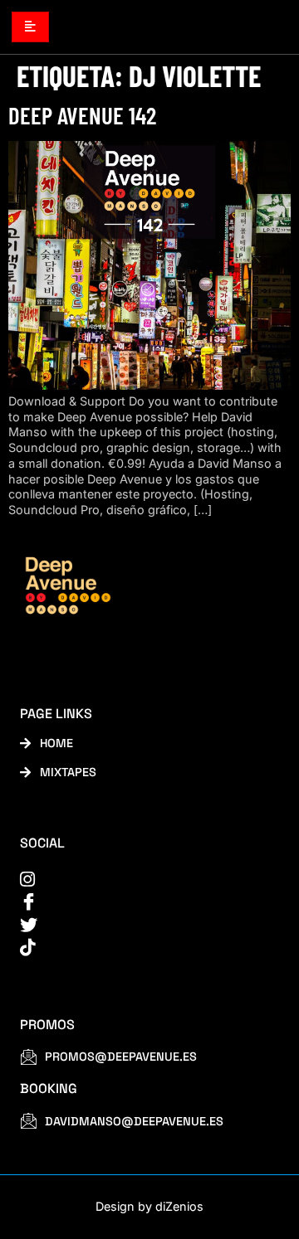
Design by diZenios (149, 1206)
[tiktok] (138, 947)
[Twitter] (138, 925)
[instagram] (138, 879)
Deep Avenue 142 (82, 114)
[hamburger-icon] (30, 26)
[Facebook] (138, 901)
